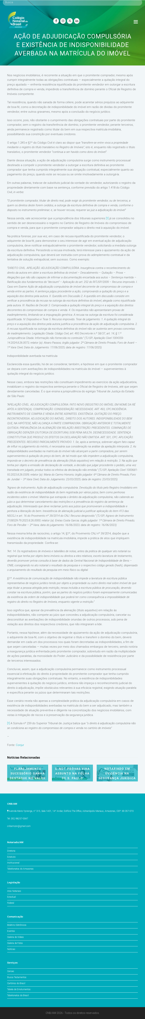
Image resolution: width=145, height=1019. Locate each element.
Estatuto (11, 857)
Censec (10, 971)
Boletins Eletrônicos (16, 925)
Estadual (11, 897)
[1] (107, 218)
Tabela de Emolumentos (19, 989)
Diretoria (11, 851)
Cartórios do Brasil (16, 983)
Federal (10, 903)
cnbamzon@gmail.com (19, 826)
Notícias (11, 949)
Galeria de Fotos (15, 943)
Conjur (20, 745)
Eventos (11, 931)
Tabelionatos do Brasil (18, 995)
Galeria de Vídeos (15, 937)
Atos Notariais (14, 891)
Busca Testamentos (16, 977)
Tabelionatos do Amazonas (20, 868)
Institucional (13, 862)
